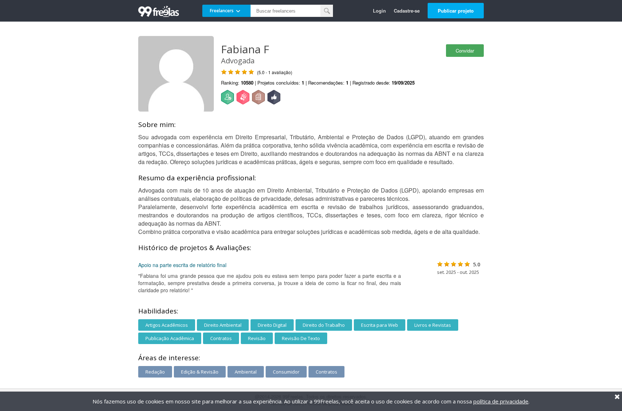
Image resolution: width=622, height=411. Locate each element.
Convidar (465, 50)
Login (379, 10)
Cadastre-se (407, 10)
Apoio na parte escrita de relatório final (182, 264)
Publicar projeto (456, 10)
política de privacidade (500, 401)
